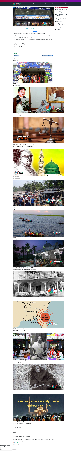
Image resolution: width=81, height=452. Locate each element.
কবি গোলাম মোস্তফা (16, 178)
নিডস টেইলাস (58, 23)
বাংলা (66, 3)
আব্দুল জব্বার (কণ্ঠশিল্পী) (17, 115)
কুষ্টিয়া (15, 53)
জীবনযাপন (49, 3)
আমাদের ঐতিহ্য (39, 3)
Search (64, 3)
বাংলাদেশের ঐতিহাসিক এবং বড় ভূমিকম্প (19, 330)
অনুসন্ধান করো (14, 449)
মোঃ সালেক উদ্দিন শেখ (24, 444)
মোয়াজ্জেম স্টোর (58, 27)
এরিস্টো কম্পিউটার (59, 12)
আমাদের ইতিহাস (32, 3)
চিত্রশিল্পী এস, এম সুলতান (17, 393)
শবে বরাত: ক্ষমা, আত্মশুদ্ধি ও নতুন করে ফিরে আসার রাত (22, 423)
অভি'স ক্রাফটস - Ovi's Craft (61, 9)
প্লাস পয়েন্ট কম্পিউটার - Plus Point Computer (61, 25)
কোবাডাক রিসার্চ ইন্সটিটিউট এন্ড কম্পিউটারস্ (48, 55)
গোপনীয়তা (20, 437)
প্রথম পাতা (27, 3)
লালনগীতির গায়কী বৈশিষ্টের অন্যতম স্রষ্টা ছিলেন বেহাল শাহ (22, 362)
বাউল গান (53, 3)
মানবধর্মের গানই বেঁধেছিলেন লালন (18, 300)
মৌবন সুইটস (58, 29)
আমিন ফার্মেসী (58, 11)
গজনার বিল (15, 239)
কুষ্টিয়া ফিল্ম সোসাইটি (16, 85)
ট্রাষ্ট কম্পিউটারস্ (17, 55)
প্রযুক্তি (45, 3)
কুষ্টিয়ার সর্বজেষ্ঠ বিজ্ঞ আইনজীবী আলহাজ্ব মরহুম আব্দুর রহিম (23, 146)
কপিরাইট (17, 437)
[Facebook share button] (30, 31)
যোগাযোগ (14, 437)
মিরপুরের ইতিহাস (16, 209)
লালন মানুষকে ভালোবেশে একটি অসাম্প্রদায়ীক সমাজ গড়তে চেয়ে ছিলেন (24, 269)
